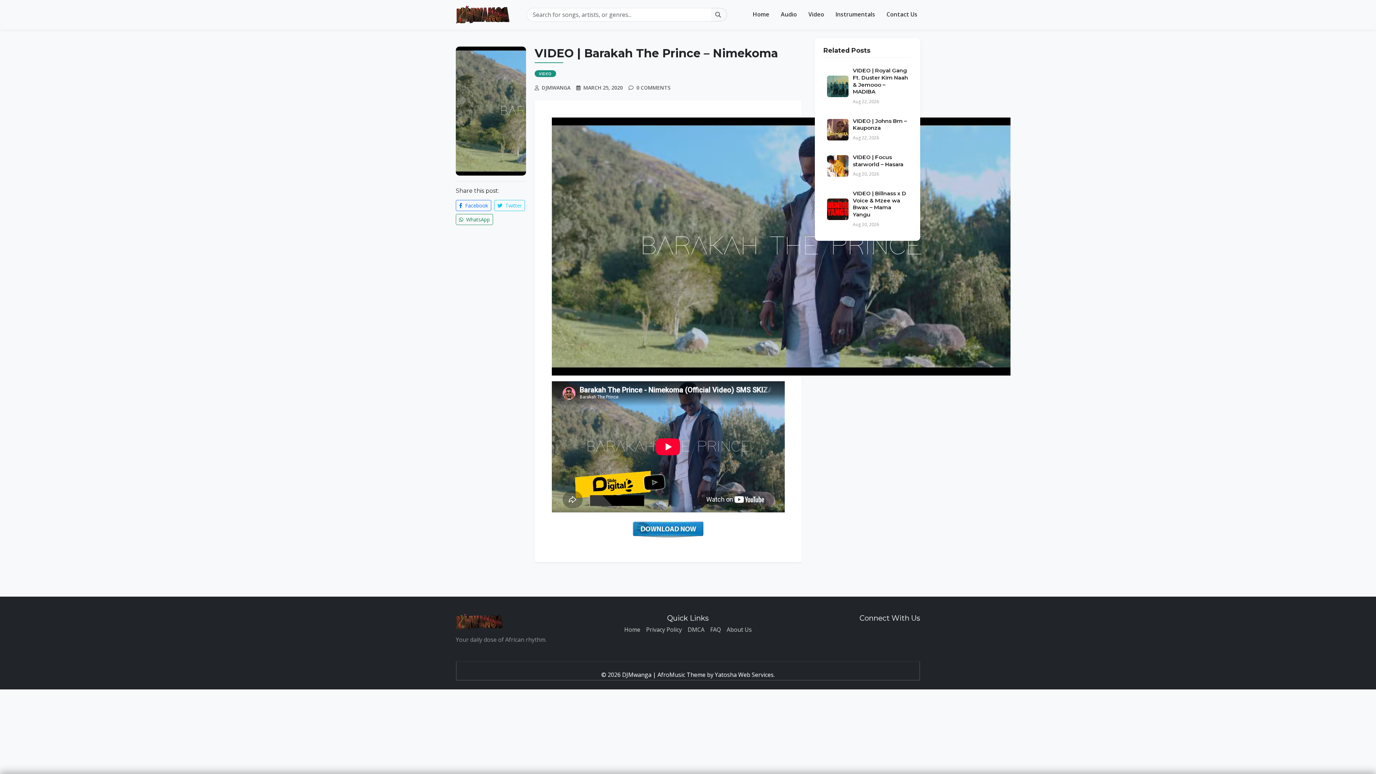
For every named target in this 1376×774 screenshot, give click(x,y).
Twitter (513, 205)
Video (816, 14)
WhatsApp (477, 219)
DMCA (696, 630)
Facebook (476, 205)
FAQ (715, 630)
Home (761, 14)
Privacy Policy (664, 630)
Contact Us (902, 14)
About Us (739, 630)
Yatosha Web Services (744, 675)
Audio (789, 14)
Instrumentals (855, 14)
